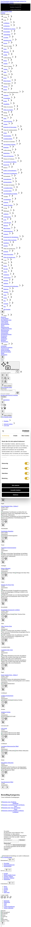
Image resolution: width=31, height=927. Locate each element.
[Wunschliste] (3, 406)
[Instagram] (2, 898)
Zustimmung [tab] (5, 435)
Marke (5, 886)
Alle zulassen (15, 485)
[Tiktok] (10, 898)
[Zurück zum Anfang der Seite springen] (2, 923)
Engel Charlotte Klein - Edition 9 (9, 675)
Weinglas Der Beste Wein (7, 584)
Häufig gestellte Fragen (9, 875)
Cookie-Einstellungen (9, 906)
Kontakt (6, 873)
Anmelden (3, 396)
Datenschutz (7, 902)
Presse (5, 891)
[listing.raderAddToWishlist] (4, 521)
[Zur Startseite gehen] (6, 11)
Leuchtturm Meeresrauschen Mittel (10, 746)
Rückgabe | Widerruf (9, 878)
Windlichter (15, 803)
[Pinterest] (7, 898)
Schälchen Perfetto (5, 712)
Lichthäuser (15, 812)
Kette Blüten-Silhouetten (7, 762)
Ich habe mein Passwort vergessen (9, 395)
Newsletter (6, 863)
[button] (6, 425)
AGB (5, 903)
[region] (15, 623)
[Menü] (2, 360)
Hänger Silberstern (5, 568)
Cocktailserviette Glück (7, 650)
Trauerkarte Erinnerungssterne (8, 547)
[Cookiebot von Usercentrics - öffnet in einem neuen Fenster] (22, 431)
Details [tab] (15, 435)
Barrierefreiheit (7, 866)
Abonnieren (22, 840)
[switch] (27, 468)
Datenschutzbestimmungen (19, 845)
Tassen (15, 809)
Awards (6, 888)
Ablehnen (15, 494)
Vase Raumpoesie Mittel (7, 782)
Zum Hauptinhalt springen (7, 1)
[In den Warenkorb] (3, 500)
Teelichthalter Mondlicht (7, 531)
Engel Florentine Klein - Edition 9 (9, 506)
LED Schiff (4, 728)
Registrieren (6, 400)
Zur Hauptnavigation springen (13, 2)
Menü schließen (7, 385)
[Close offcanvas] (7, 375)
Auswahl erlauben (15, 490)
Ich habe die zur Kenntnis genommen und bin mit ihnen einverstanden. (14, 846)
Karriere (6, 889)
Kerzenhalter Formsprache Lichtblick (10, 610)
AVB (5, 905)
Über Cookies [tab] (25, 435)
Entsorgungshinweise (9, 864)
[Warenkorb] (3, 409)
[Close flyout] (2, 311)
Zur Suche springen (19, 1)
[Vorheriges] (3, 787)
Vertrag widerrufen (8, 908)
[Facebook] (4, 898)
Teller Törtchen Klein (6, 626)
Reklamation (7, 879)
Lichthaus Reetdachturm (7, 695)
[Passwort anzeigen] (17, 393)
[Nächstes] (7, 787)
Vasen (15, 806)
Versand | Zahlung (8, 876)
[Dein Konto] (4, 381)
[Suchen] (17, 372)
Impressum (6, 900)
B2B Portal (6, 892)
